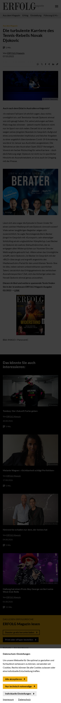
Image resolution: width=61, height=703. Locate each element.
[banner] (30, 351)
